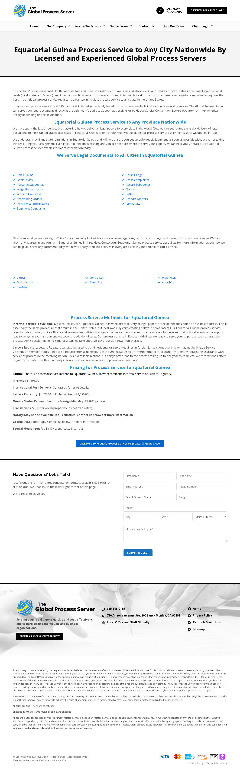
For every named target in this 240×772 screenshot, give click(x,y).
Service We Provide (87, 26)
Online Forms (119, 26)
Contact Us (146, 26)
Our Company (56, 26)
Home (34, 26)
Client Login (200, 26)
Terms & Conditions (207, 622)
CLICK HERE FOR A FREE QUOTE (207, 10)
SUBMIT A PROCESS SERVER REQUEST (40, 636)
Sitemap (199, 629)
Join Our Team (174, 26)
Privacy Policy (202, 615)
